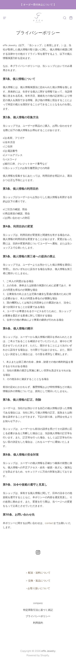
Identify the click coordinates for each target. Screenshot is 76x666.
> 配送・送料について (38, 572)
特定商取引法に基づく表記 (38, 609)
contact (49, 523)
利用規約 (38, 622)
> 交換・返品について (38, 580)
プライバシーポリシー (38, 616)
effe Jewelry (48, 651)
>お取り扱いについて (38, 588)
